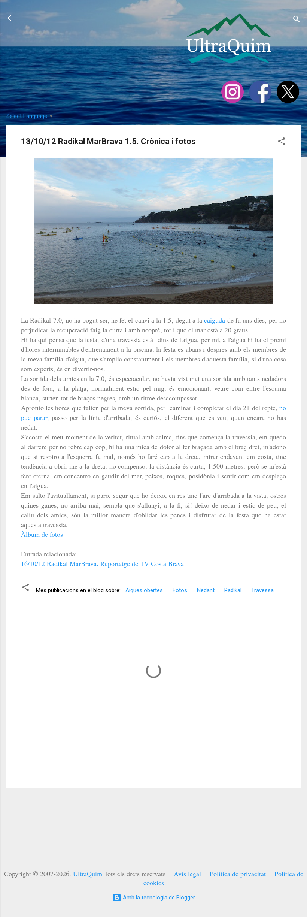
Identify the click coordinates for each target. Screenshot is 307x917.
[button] (281, 142)
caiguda (215, 319)
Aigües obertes (144, 590)
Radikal (232, 590)
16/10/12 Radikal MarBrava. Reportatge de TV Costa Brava (102, 563)
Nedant (206, 590)
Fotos (180, 590)
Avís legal (187, 873)
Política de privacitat (238, 873)
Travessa (262, 590)
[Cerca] (296, 20)
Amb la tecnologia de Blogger (158, 897)
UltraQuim (87, 873)
